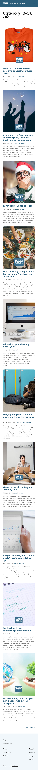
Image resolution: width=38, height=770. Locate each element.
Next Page (30, 727)
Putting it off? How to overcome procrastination (17, 629)
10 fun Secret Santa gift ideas (18, 206)
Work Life (21, 76)
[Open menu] (34, 3)
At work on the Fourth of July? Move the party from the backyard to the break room (19, 137)
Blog (23, 3)
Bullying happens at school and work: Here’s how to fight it (18, 417)
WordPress (15, 766)
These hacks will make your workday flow (17, 488)
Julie (15, 76)
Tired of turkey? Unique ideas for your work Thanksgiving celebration (18, 274)
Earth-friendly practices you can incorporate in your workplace (18, 701)
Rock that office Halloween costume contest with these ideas (17, 71)
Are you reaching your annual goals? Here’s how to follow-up (19, 558)
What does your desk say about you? (16, 345)
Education (22, 422)
